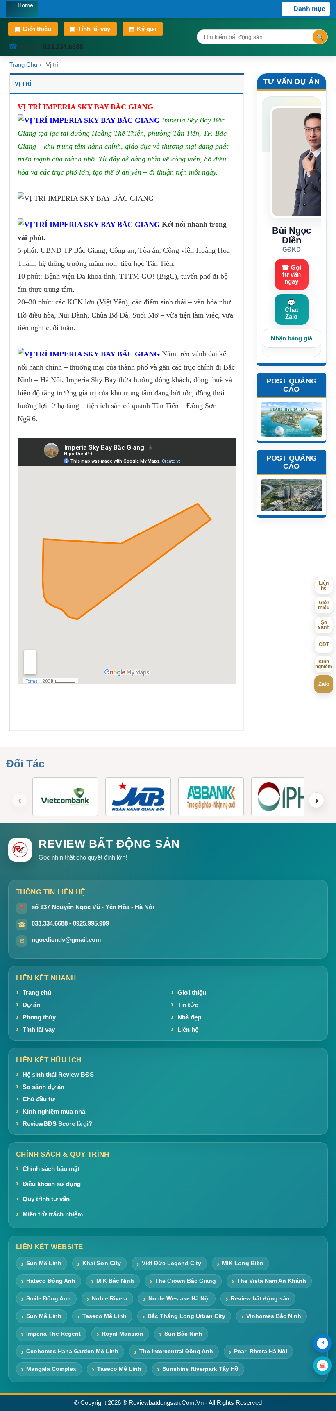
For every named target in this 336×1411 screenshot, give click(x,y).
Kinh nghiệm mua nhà (54, 1111)
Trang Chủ (23, 64)
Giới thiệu (33, 28)
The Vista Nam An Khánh (271, 1280)
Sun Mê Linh (43, 1263)
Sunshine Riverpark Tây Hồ (200, 1369)
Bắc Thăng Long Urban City (186, 1316)
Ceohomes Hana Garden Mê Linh (72, 1351)
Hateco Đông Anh (50, 1280)
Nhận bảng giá (291, 338)
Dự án (31, 1004)
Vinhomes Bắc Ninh (273, 1316)
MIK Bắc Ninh (115, 1280)
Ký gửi (142, 28)
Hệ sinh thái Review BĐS (58, 1074)
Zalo (323, 684)
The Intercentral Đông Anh (176, 1351)
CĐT (324, 644)
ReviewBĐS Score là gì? (57, 1123)
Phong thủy (39, 1017)
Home (25, 5)
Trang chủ (37, 992)
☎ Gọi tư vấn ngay (291, 274)
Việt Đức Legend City (171, 1263)
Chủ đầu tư (39, 1099)
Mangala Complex (51, 1369)
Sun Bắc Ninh (183, 1333)
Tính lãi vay (90, 28)
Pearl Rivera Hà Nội (260, 1351)
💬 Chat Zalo (291, 309)
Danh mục (309, 8)
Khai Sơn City (101, 1263)
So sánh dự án (43, 1086)
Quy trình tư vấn (46, 1198)
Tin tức (187, 1004)
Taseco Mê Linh (104, 1316)
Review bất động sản (260, 1298)
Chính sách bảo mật (51, 1168)
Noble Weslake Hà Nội (179, 1298)
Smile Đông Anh (48, 1298)
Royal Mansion (122, 1333)
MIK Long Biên (242, 1263)
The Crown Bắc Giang (185, 1280)
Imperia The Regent (53, 1333)
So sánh (323, 625)
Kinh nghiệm (323, 664)
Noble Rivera (109, 1298)
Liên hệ (187, 1029)
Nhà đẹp (189, 1017)
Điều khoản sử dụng (52, 1183)
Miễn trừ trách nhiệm (53, 1214)
